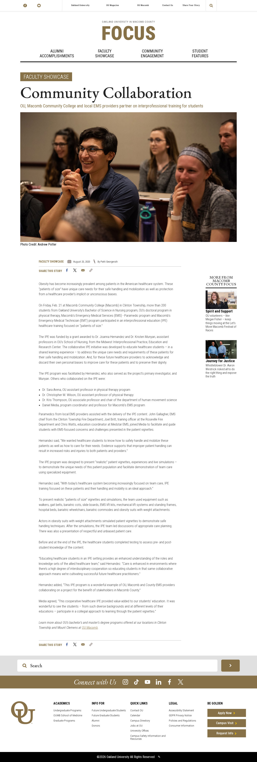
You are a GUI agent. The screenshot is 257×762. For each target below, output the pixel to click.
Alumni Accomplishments (57, 53)
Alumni (95, 720)
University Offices (139, 730)
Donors (96, 725)
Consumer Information (181, 725)
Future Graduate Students (106, 715)
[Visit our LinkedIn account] (158, 682)
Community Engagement (152, 53)
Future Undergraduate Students (109, 710)
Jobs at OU (136, 725)
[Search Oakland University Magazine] (211, 5)
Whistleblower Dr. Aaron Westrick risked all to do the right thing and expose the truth (221, 371)
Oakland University (80, 5)
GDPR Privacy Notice (180, 715)
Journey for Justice (220, 361)
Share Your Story (191, 5)
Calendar (135, 715)
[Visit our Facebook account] (169, 682)
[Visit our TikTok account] (136, 682)
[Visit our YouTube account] (147, 682)
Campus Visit (225, 723)
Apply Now (225, 713)
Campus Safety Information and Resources (148, 737)
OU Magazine (112, 5)
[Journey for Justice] (221, 349)
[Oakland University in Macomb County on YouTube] (39, 5)
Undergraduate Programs (67, 710)
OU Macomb (143, 5)
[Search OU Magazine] (230, 666)
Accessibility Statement (181, 710)
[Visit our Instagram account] (125, 682)
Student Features (200, 53)
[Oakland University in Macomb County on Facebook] (25, 5)
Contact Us (167, 5)
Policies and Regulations (182, 720)
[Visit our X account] (180, 682)
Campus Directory (140, 720)
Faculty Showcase (104, 53)
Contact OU (136, 710)
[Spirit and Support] (221, 299)
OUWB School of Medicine (67, 715)
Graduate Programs (64, 720)
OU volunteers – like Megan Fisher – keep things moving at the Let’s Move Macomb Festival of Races (221, 323)
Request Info (224, 733)
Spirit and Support (219, 311)
